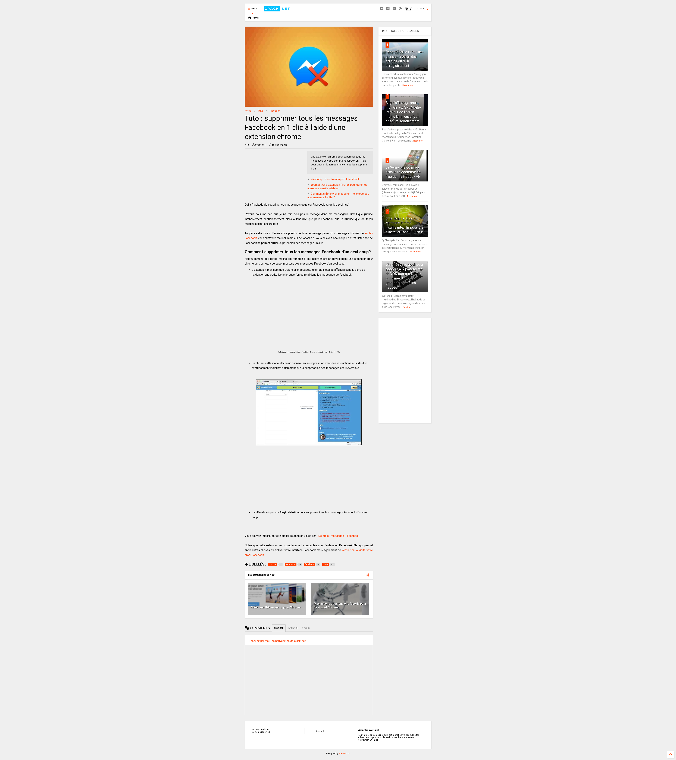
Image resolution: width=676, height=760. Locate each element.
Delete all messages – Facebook (338, 536)
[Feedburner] (400, 9)
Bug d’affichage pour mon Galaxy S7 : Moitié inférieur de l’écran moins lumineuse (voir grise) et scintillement (403, 112)
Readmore (407, 85)
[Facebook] (388, 9)
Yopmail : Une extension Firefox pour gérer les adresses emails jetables (337, 186)
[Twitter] (381, 9)
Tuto (260, 110)
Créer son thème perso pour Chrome (276, 607)
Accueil (320, 731)
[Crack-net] (277, 9)
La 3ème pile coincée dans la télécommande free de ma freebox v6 (403, 172)
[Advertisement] (309, 314)
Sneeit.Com (344, 753)
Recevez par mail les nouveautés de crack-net (277, 641)
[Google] (394, 9)
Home (255, 17)
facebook (275, 110)
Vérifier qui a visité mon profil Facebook (335, 179)
